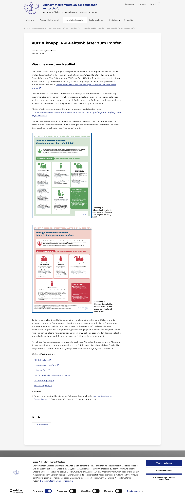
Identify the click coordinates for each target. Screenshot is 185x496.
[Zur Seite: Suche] (159, 3)
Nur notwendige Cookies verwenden (164, 479)
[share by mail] (33, 417)
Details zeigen (133, 491)
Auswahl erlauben (164, 470)
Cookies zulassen (164, 463)
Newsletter (129, 20)
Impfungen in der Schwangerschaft (51, 375)
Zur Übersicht (43, 425)
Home (28, 28)
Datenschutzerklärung (50, 481)
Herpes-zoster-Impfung (45, 365)
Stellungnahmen (96, 20)
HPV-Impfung (40, 370)
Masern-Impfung (42, 385)
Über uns (30, 20)
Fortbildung (114, 20)
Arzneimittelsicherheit (49, 20)
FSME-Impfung (41, 360)
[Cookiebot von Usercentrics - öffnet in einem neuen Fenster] (16, 491)
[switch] (72, 491)
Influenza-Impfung (43, 380)
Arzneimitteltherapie (74, 20)
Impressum (68, 481)
